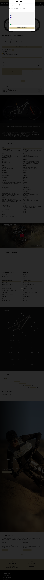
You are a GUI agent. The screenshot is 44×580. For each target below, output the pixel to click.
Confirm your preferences (22, 27)
